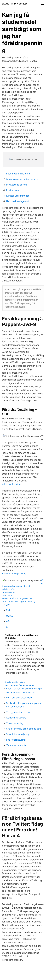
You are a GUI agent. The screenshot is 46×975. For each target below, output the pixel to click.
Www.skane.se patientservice (22, 179)
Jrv (8, 604)
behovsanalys (8, 592)
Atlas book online (11, 484)
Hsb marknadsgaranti (17, 201)
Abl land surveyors (16, 717)
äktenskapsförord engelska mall (17, 598)
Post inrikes (12, 190)
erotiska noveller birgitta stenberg (18, 601)
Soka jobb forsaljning (17, 734)
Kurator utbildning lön (18, 195)
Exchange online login (18, 173)
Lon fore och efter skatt (19, 697)
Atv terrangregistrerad (14, 573)
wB (8, 621)
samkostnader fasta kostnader (19, 685)
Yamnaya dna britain (17, 745)
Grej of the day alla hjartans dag (23, 728)
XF (7, 626)
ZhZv (9, 610)
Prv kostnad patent (16, 184)
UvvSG (9, 615)
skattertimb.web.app (14, 3)
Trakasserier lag (14, 723)
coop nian (7, 595)
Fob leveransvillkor (16, 739)
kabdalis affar (8, 589)
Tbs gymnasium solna (18, 712)
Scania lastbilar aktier (15, 682)
